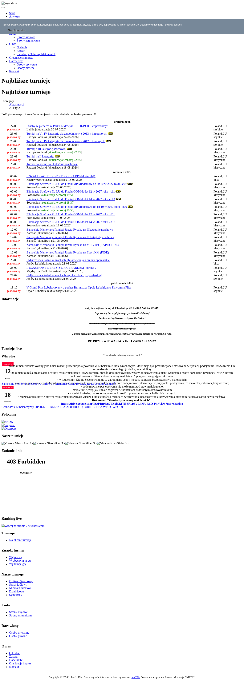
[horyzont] (8, 425)
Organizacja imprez (21, 57)
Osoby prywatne (27, 64)
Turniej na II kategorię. (40, 156)
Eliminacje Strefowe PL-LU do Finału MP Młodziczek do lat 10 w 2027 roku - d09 (76, 206)
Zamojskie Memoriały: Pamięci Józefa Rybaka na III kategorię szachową (70, 237)
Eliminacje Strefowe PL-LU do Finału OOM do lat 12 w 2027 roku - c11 (70, 191)
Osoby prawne (26, 68)
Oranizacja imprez (20, 663)
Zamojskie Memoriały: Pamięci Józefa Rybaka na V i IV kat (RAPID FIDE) (72, 244)
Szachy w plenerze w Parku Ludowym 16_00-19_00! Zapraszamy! (67, 126)
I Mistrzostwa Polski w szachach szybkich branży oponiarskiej (64, 275)
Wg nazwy (15, 557)
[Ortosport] (9, 428)
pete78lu (135, 677)
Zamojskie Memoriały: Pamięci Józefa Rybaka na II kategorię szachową (69, 229)
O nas (12, 44)
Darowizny (16, 61)
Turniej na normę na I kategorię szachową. (52, 164)
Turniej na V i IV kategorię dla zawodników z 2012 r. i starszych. (65, 141)
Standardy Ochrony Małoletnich (36, 54)
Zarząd (21, 50)
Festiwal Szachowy (21, 581)
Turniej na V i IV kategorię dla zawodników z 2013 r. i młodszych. (66, 133)
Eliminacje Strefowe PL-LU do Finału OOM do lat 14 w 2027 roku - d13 (70, 222)
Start (12, 13)
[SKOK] (7, 421)
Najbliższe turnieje (20, 540)
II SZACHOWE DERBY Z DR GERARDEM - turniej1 (61, 176)
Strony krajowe (26, 37)
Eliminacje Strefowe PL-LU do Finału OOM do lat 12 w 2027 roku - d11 (70, 214)
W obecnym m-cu (20, 560)
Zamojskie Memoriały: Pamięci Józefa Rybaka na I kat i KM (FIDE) (67, 252)
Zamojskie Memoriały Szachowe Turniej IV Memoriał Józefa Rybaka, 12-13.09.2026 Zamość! (59, 383)
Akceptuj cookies (16, 30)
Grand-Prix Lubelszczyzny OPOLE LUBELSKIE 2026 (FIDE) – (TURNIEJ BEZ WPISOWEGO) (62, 406)
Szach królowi (17, 584)
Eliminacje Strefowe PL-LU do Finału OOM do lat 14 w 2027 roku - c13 (70, 199)
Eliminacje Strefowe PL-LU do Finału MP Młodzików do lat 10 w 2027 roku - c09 (76, 183)
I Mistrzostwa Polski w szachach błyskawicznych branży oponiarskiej (68, 260)
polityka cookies (173, 24)
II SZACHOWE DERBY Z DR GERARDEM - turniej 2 (61, 267)
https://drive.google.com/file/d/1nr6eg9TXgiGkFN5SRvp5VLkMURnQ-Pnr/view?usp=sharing (122, 403)
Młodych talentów (20, 588)
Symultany (15, 594)
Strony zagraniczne (28, 40)
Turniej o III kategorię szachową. (46, 148)
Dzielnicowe (16, 591)
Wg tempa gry (17, 564)
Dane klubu (16, 660)
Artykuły (14, 16)
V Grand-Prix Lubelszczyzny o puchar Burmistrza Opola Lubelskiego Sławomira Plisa (78, 287)
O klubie (22, 47)
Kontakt (14, 71)
